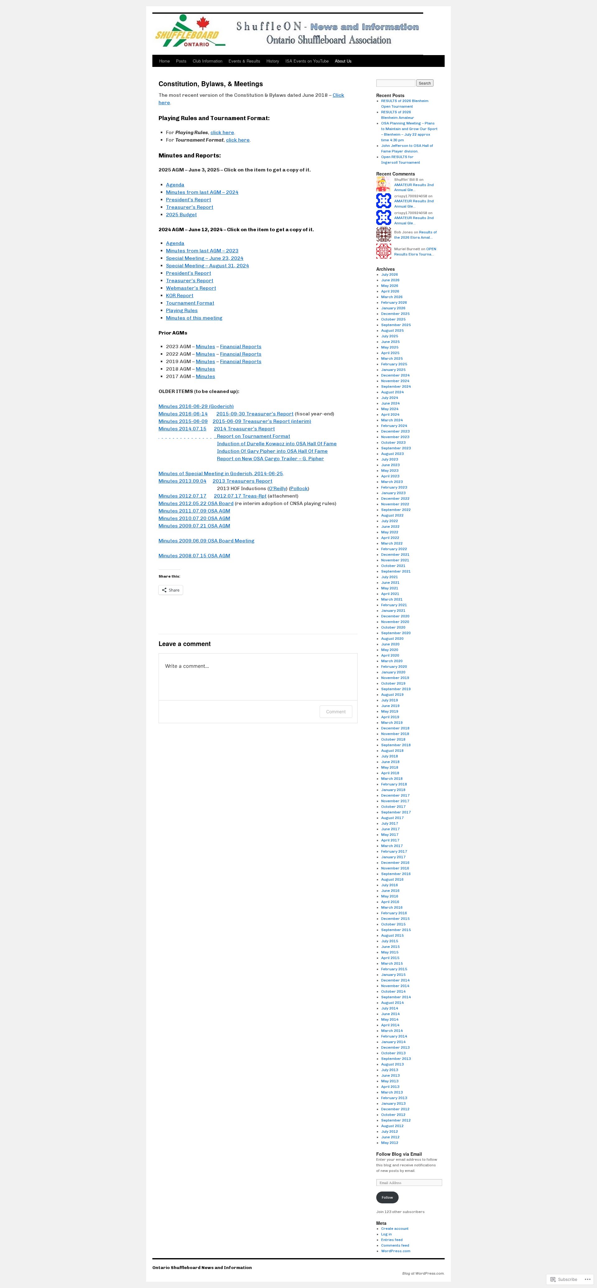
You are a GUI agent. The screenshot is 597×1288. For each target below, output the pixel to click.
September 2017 (396, 812)
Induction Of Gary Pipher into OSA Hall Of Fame (272, 451)
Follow (387, 1197)
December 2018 (395, 728)
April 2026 (390, 291)
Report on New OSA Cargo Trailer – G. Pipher (270, 458)
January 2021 (393, 610)
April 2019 (390, 717)
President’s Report (188, 200)
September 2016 (396, 874)
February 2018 (394, 784)
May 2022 (389, 532)
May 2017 (389, 834)
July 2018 (389, 756)
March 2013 (392, 1092)
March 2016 (392, 907)
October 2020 (393, 627)
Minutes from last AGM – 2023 (202, 251)
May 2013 (389, 1081)
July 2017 (389, 823)
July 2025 (389, 336)
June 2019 (390, 706)
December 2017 (395, 795)
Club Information (207, 61)
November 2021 (395, 560)
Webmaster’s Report (191, 288)
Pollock (299, 488)
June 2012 (390, 1137)
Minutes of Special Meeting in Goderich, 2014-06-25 (221, 473)
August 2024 (392, 392)
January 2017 (393, 857)
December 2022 (395, 498)
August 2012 (392, 1126)
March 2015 (392, 963)
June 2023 (390, 465)
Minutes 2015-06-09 (183, 421)
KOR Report (179, 295)
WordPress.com (395, 1251)
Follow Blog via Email (399, 1154)
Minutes (205, 346)
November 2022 (395, 504)
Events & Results (244, 61)
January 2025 (393, 370)
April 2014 (390, 1025)
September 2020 (396, 633)
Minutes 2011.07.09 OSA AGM (194, 511)
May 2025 (389, 347)
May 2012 (389, 1142)
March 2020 (392, 661)
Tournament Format (190, 303)
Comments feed (395, 1245)
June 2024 (390, 403)
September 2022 (396, 510)
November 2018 (395, 734)
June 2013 (390, 1075)
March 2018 (392, 778)
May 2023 (389, 470)
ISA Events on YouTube (307, 61)
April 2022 (390, 538)
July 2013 (389, 1070)
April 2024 (390, 414)
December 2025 (395, 313)
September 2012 (396, 1120)
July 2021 (389, 577)
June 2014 (390, 1014)
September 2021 (396, 571)
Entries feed (392, 1240)
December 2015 (395, 918)
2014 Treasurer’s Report (244, 429)
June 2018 (390, 762)
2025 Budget (181, 215)
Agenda (175, 185)
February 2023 (394, 487)
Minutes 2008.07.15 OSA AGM (194, 556)
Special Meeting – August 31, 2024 (207, 266)
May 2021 (389, 588)
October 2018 (393, 739)
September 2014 (396, 997)
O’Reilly (277, 488)
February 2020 (394, 666)
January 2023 (393, 493)
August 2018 (392, 750)
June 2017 (390, 829)
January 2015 (393, 974)
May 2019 (389, 711)
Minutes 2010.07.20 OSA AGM (194, 518)
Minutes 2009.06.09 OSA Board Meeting (206, 541)
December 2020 (395, 616)
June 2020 (390, 644)
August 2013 (392, 1064)
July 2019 (389, 700)
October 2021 (393, 566)
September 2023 (396, 448)
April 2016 (390, 902)
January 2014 (393, 1042)
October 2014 (393, 991)
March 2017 (392, 846)
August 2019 (392, 694)
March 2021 (392, 599)
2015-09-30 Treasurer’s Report (255, 414)
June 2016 (390, 890)
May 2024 (389, 409)
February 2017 (394, 851)
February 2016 (394, 913)
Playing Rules (182, 310)
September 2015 (396, 930)
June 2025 (390, 342)
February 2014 (394, 1036)
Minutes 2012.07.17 (182, 496)
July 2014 (389, 1008)
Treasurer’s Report (189, 207)
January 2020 (393, 672)
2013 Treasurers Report (242, 481)
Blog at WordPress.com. (423, 1273)
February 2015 (394, 969)
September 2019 (396, 689)
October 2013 (393, 1053)
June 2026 (390, 280)
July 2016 (389, 885)
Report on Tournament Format (224, 436)
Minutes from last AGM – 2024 (202, 192)
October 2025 (393, 319)
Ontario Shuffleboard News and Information (202, 1267)
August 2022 (392, 515)
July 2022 (389, 521)
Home (164, 61)
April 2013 (390, 1086)
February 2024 (394, 426)
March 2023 (392, 482)
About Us (343, 61)
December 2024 (395, 375)
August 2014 (392, 1002)
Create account (395, 1228)
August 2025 (392, 330)
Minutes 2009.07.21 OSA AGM (194, 526)
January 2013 (393, 1103)
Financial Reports (240, 346)
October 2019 (393, 683)
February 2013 (394, 1098)
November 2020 (395, 622)
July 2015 (389, 941)
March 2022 (392, 543)
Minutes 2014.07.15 (182, 429)
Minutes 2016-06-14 (183, 414)
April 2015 (390, 958)
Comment (336, 711)
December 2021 (395, 554)
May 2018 (389, 767)
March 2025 (392, 358)
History (272, 61)
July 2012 (389, 1131)
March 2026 (392, 297)
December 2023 (395, 431)
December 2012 (395, 1109)
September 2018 (396, 745)
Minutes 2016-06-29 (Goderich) (196, 406)
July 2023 (389, 459)
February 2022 (394, 549)
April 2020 (390, 655)
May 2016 (389, 896)
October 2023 (393, 442)
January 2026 (393, 308)
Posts (181, 61)
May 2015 (389, 952)
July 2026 (389, 274)
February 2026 (394, 302)
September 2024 (396, 386)
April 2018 (390, 773)
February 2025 (394, 364)
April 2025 (390, 353)
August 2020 (392, 638)
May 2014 (389, 1019)
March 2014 (392, 1030)
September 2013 (396, 1058)
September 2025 (396, 325)
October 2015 (393, 924)
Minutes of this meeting (194, 318)
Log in (386, 1234)
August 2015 (392, 935)
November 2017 (395, 801)
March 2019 (392, 722)
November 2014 (395, 986)
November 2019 (395, 678)
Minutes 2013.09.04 (182, 481)
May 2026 (389, 285)
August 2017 (392, 818)
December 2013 (395, 1047)
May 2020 (389, 650)
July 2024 (389, 398)
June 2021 (390, 582)
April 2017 (390, 840)
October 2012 (393, 1114)
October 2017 (393, 806)
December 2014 (395, 980)
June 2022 (390, 526)
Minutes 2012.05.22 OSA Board (196, 503)
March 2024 (392, 420)
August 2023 (392, 454)
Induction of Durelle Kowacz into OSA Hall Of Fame (277, 444)
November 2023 (395, 437)
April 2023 (390, 476)
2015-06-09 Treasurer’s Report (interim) (262, 421)
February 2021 (394, 605)
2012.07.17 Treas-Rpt (240, 496)
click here (222, 132)
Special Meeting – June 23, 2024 (204, 258)
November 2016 (395, 868)
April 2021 (390, 594)
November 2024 (395, 381)
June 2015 (390, 946)
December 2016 (395, 862)
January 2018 (393, 790)
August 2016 (392, 879)
